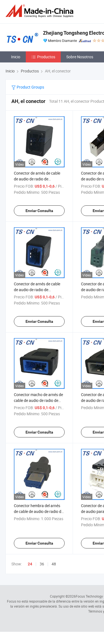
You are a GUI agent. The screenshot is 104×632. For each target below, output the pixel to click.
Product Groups (30, 87)
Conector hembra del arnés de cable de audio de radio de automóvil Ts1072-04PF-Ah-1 (39, 511)
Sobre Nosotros (79, 56)
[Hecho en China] (40, 10)
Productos (46, 56)
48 (54, 563)
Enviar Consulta (39, 210)
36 (42, 563)
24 (30, 564)
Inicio (15, 56)
